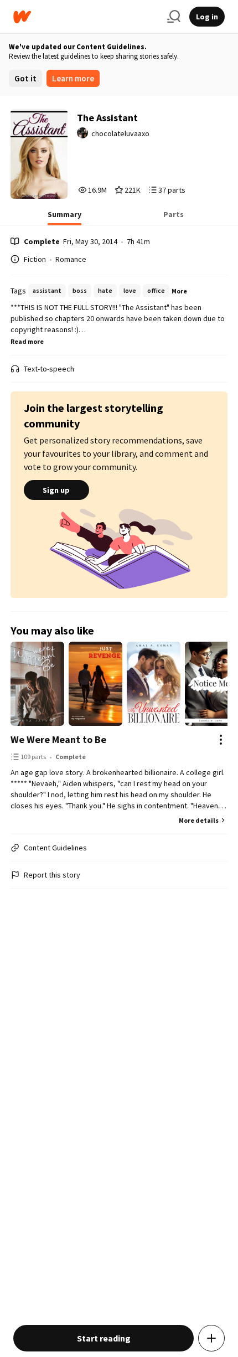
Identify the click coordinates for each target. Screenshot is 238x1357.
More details (199, 820)
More (179, 291)
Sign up (56, 490)
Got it (25, 78)
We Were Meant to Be (58, 739)
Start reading (104, 1338)
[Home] (85, 17)
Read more (27, 341)
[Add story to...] (211, 1338)
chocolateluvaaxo (120, 133)
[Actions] (220, 739)
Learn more (73, 78)
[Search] (173, 16)
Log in (207, 17)
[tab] (64, 217)
